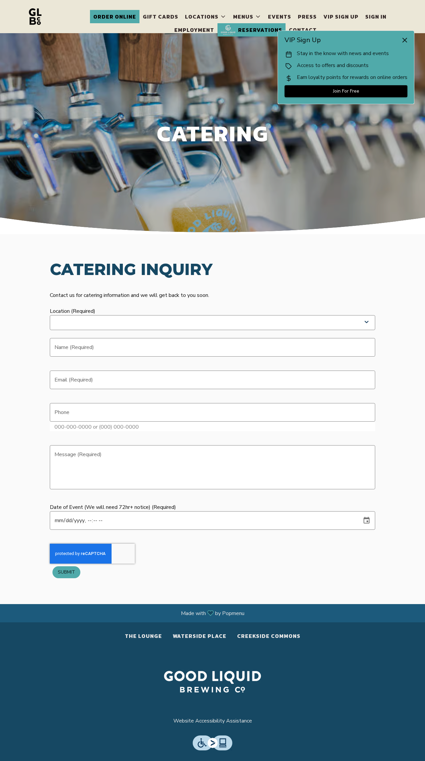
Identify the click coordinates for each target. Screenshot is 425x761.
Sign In (375, 17)
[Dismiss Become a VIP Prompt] (404, 40)
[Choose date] (367, 520)
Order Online (114, 17)
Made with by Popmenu (124, 612)
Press (307, 17)
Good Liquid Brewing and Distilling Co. (212, 682)
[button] (206, 16)
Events (279, 17)
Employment (194, 30)
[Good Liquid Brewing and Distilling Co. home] (35, 17)
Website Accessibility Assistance (212, 721)
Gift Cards (160, 17)
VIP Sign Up (341, 17)
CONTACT (303, 30)
